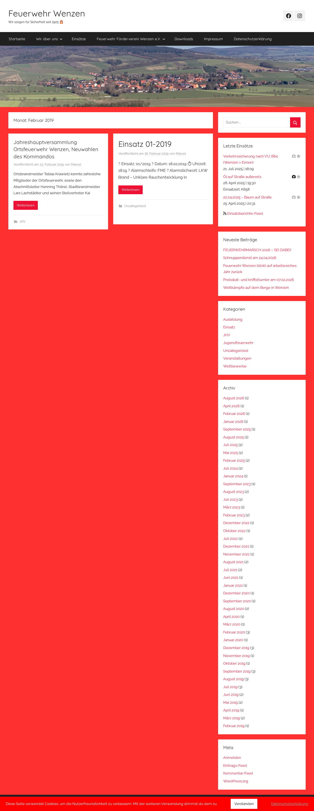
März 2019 (231, 718)
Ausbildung (232, 319)
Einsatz (229, 327)
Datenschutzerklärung (253, 39)
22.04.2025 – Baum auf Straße (247, 197)
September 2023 (237, 484)
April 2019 (231, 710)
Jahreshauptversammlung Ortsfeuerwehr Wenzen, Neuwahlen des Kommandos (55, 149)
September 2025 (237, 429)
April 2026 (231, 406)
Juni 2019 (231, 694)
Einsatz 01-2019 (145, 144)
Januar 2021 (233, 585)
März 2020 (231, 624)
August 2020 (233, 609)
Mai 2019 (230, 702)
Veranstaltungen (237, 358)
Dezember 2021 (236, 546)
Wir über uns (47, 39)
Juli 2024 (230, 468)
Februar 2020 (234, 632)
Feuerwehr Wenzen (46, 13)
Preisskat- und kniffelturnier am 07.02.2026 (258, 280)
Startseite (17, 39)
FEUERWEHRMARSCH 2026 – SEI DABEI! (257, 250)
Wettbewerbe (235, 366)
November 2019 (236, 656)
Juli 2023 (230, 499)
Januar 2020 (233, 640)
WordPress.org (235, 781)
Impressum (213, 39)
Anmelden (232, 757)
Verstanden (244, 804)
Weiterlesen (26, 205)
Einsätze (79, 39)
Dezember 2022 (236, 523)
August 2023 (233, 491)
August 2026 (233, 398)
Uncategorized (135, 206)
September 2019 (237, 671)
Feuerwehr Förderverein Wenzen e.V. (129, 39)
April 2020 (231, 616)
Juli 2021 (230, 570)
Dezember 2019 (236, 648)
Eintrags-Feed (235, 765)
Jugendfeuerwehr (238, 343)
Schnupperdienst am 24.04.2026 (249, 258)
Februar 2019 (234, 726)
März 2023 (231, 507)
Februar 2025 (234, 460)
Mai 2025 (230, 453)
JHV (22, 221)
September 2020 (237, 601)
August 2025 (233, 437)
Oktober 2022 (234, 531)
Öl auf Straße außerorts (242, 177)
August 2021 (233, 562)
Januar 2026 (233, 421)
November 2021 (236, 554)
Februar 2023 (234, 515)
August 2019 (233, 679)
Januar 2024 (233, 476)
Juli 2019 (230, 687)
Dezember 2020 (236, 593)
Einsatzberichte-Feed (245, 213)
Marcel (76, 164)
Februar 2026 (234, 413)
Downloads (184, 39)
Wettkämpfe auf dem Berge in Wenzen (256, 287)
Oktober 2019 (234, 663)
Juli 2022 (230, 538)
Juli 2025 (230, 445)
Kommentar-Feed (238, 773)
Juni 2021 (230, 577)
